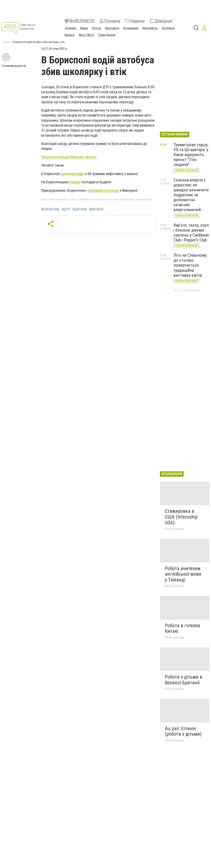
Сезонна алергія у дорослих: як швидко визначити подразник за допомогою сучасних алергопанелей (191, 195)
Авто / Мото (86, 34)
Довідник (163, 21)
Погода (96, 28)
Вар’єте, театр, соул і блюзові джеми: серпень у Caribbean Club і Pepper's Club (191, 232)
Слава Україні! (106, 34)
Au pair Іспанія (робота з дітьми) (183, 731)
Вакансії (70, 34)
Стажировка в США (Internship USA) (181, 516)
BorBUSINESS (82, 21)
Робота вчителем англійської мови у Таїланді (183, 574)
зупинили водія (72, 174)
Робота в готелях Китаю (182, 628)
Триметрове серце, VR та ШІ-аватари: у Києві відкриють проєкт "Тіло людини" (190, 154)
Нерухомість (150, 28)
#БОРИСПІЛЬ (50, 209)
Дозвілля (70, 28)
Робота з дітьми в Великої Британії (183, 680)
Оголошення (130, 28)
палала (75, 182)
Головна (112, 21)
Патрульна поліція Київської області (68, 157)
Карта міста (112, 28)
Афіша (84, 28)
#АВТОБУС (96, 209)
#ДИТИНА (80, 209)
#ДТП (66, 209)
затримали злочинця (103, 190)
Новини (137, 21)
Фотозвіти (168, 28)
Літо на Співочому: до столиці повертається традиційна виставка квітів (190, 265)
